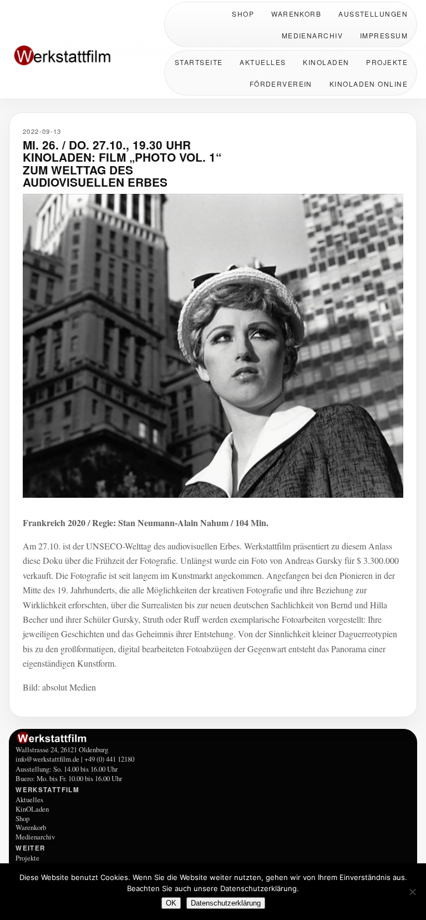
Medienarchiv (312, 35)
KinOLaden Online (368, 83)
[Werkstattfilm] (213, 737)
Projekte (387, 62)
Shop (243, 13)
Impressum (384, 35)
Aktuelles (263, 62)
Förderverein (281, 83)
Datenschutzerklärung (226, 903)
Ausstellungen (373, 13)
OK (171, 903)
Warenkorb (296, 13)
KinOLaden (326, 62)
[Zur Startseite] (81, 57)
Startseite (198, 62)
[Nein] (412, 891)
